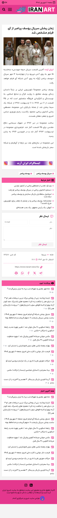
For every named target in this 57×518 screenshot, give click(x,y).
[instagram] (25, 485)
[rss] (31, 485)
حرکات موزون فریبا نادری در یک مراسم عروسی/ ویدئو (28, 363)
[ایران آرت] (41, 9)
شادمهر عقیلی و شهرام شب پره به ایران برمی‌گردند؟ (29, 291)
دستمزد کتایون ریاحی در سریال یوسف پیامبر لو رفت (29, 190)
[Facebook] (28, 273)
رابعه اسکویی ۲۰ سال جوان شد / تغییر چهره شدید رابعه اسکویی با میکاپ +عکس (29, 329)
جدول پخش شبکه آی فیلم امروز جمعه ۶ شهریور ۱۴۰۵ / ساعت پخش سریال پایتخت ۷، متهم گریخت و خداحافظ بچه (29, 318)
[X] (34, 273)
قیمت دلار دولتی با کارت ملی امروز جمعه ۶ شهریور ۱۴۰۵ (27, 353)
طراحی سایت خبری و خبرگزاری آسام (26, 498)
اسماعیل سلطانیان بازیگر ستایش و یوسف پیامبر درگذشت (31, 195)
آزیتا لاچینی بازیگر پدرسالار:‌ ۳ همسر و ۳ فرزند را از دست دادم (29, 381)
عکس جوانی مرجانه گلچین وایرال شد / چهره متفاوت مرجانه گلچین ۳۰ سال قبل (30, 338)
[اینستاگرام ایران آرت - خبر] (28, 163)
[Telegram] (41, 273)
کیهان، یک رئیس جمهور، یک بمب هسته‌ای (33, 207)
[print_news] (16, 273)
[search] (3, 9)
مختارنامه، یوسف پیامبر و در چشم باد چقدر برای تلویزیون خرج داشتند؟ (27, 202)
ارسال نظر (42, 244)
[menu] (10, 9)
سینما (44, 255)
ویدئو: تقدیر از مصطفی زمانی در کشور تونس (32, 186)
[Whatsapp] (22, 273)
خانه (51, 255)
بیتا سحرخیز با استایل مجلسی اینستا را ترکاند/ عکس (29, 372)
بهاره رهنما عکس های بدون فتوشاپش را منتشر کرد (26, 346)
